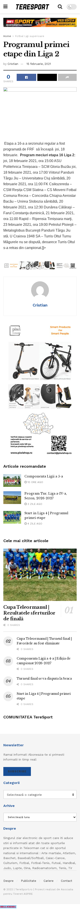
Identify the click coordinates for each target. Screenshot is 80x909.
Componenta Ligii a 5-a (43, 476)
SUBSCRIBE (17, 771)
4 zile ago (34, 523)
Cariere (49, 880)
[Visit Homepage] (32, 7)
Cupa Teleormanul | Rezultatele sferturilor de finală (29, 613)
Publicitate (28, 880)
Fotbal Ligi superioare (29, 36)
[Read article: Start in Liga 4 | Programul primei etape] (12, 517)
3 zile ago (34, 504)
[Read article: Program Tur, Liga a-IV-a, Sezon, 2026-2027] (12, 497)
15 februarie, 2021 (38, 64)
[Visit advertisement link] (40, 26)
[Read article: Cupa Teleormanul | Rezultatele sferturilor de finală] (40, 575)
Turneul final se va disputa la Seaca (44, 679)
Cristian (13, 64)
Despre (8, 880)
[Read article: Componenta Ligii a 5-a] (12, 480)
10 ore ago (35, 482)
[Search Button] (60, 6)
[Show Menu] (5, 6)
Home (7, 36)
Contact (66, 880)
